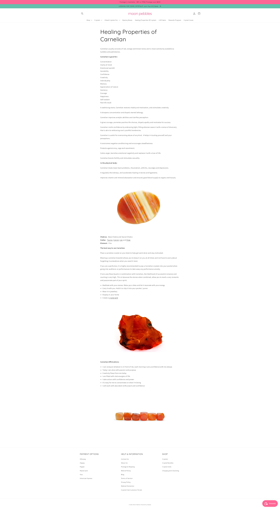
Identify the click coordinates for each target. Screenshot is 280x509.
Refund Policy (126, 471)
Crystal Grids (166, 467)
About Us (124, 463)
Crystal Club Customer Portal (131, 490)
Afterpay (83, 459)
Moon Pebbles (136, 504)
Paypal (82, 467)
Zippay (82, 463)
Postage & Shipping (128, 467)
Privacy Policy (126, 482)
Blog (122, 474)
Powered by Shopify (146, 504)
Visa (81, 474)
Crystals (165, 459)
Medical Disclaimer (127, 486)
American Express (86, 478)
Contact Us (125, 459)
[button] (82, 13)
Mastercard (84, 471)
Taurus (110, 240)
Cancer (116, 240)
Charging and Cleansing (170, 471)
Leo (121, 240)
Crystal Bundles (167, 463)
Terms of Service (127, 478)
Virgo (128, 240)
